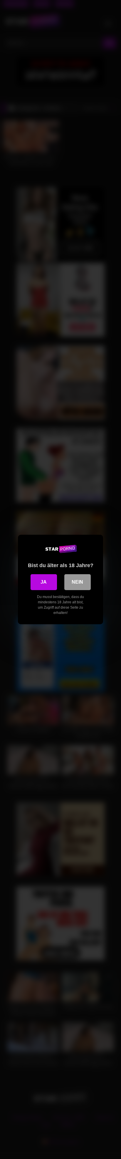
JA (44, 582)
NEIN (77, 582)
